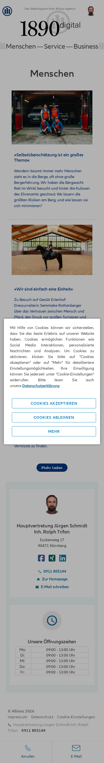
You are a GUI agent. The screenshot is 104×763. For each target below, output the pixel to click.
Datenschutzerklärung (40, 385)
